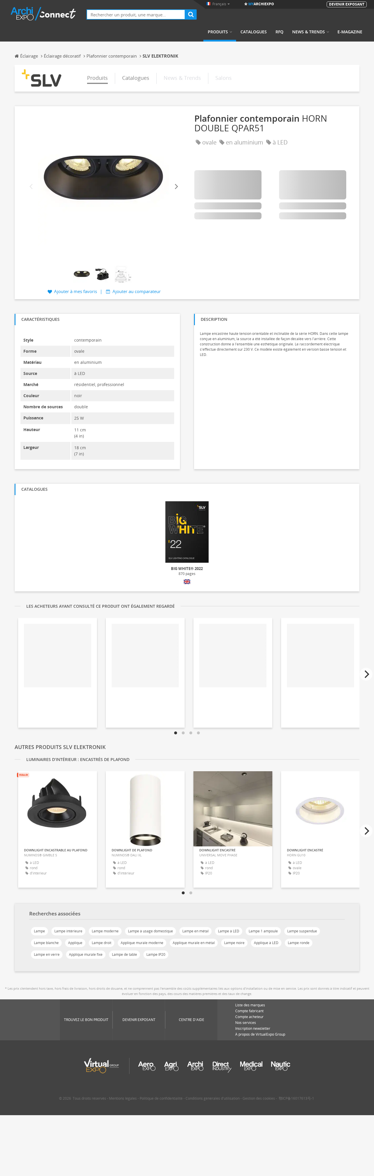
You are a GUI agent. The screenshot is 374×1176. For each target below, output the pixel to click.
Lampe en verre (47, 954)
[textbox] (135, 14)
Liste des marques (250, 1005)
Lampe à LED (228, 931)
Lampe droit (101, 942)
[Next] (176, 186)
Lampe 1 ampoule (263, 931)
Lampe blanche (46, 942)
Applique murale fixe (86, 954)
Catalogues (253, 32)
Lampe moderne (105, 931)
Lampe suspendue (302, 931)
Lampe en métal (195, 931)
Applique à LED (266, 942)
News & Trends (308, 32)
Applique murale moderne (142, 942)
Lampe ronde (298, 942)
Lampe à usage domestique (150, 931)
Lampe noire (234, 942)
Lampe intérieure (68, 931)
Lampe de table (124, 954)
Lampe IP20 (155, 954)
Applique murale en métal (194, 942)
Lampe (39, 931)
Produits (218, 32)
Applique (75, 942)
